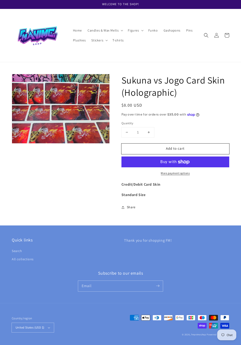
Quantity (127, 123)
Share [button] (131, 207)
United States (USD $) (30, 327)
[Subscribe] (158, 286)
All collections (23, 259)
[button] (105, 30)
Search (17, 251)
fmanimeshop (198, 334)
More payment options (175, 173)
